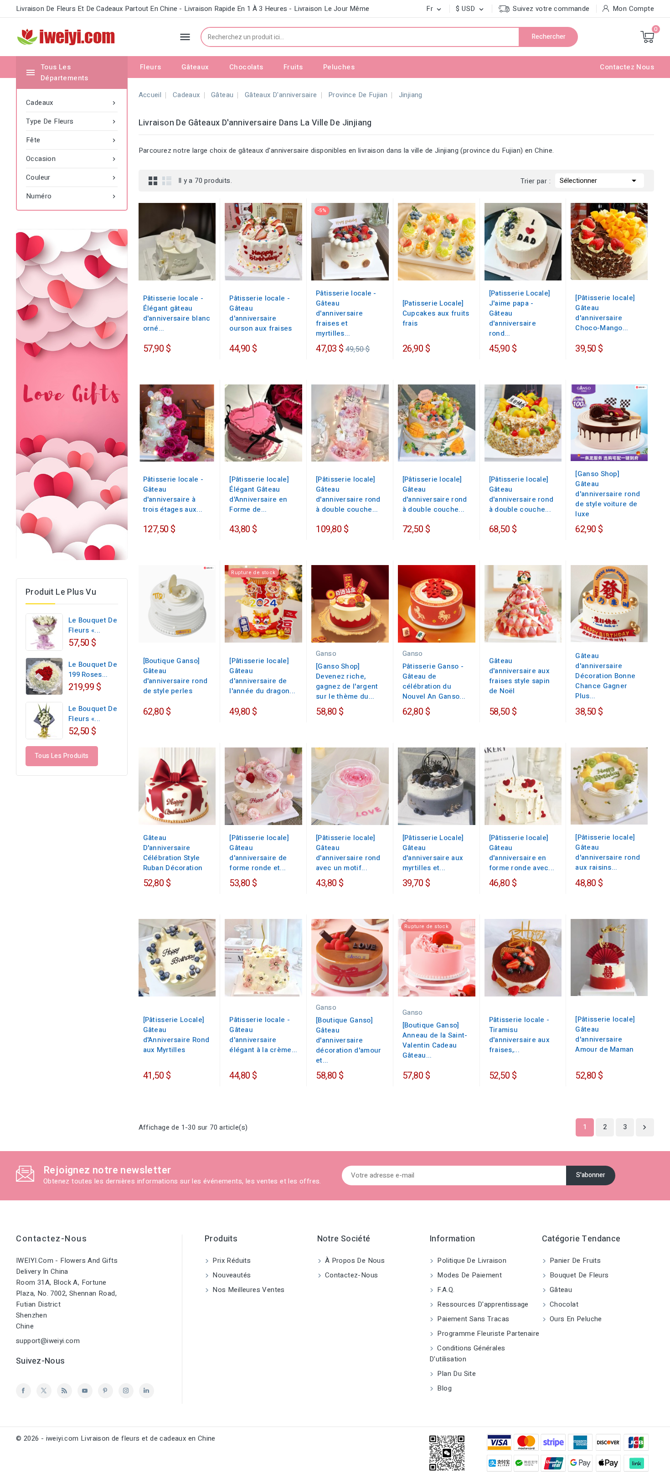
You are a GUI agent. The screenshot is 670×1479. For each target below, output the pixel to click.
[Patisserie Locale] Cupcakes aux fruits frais (435, 313)
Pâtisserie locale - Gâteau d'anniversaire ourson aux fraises (260, 313)
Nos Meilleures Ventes (248, 1290)
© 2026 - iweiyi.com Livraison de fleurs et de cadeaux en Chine (116, 1438)
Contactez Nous (627, 67)
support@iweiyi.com (48, 1341)
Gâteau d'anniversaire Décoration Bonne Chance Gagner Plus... (605, 676)
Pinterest (105, 1390)
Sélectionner (599, 180)
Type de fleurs (72, 121)
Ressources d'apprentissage (482, 1304)
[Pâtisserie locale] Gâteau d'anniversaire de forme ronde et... (259, 853)
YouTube (85, 1390)
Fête (72, 140)
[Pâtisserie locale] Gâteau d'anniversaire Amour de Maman (605, 1034)
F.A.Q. (445, 1290)
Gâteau (560, 1290)
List (166, 180)
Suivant (644, 1127)
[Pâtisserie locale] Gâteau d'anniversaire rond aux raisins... (607, 852)
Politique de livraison (470, 1261)
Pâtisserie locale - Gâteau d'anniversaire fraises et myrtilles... (346, 313)
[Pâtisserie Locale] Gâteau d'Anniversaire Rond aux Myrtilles (176, 1035)
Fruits (293, 67)
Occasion (72, 159)
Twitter (44, 1390)
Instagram (126, 1390)
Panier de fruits (574, 1261)
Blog (443, 1388)
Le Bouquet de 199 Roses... (92, 669)
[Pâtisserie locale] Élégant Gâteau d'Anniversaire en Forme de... (259, 494)
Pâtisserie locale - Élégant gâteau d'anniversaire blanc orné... (177, 313)
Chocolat (563, 1304)
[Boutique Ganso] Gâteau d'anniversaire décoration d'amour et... (348, 1040)
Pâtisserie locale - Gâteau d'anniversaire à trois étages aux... (173, 494)
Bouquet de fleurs (578, 1275)
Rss (64, 1390)
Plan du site (455, 1374)
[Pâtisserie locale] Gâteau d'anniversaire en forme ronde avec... (522, 853)
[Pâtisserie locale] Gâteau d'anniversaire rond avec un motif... (348, 853)
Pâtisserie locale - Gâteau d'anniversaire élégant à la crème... (263, 1035)
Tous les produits (62, 756)
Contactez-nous (51, 1239)
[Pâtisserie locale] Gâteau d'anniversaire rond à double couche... (348, 494)
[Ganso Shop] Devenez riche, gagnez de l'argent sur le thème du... (347, 681)
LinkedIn (146, 1390)
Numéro (72, 196)
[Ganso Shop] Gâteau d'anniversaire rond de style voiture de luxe (607, 494)
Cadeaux (72, 103)
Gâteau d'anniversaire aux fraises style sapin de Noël (519, 676)
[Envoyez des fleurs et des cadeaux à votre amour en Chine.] (72, 394)
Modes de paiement (468, 1275)
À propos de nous (354, 1261)
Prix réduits (231, 1261)
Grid (153, 180)
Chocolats (246, 67)
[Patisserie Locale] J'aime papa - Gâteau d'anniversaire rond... (520, 313)
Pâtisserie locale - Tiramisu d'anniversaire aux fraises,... (519, 1035)
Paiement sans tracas (472, 1319)
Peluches (339, 67)
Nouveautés (231, 1275)
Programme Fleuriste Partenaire (487, 1334)
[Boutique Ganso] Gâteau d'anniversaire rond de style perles (175, 676)
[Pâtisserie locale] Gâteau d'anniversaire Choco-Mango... (605, 313)
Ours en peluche (575, 1319)
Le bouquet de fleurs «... (92, 625)
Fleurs (150, 67)
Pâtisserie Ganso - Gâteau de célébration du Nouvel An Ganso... (433, 681)
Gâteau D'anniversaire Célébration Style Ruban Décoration (173, 853)
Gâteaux (195, 67)
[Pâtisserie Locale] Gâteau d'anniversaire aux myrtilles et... (433, 853)
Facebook (23, 1390)
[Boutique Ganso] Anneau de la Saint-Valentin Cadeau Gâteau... (435, 1040)
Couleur (72, 177)
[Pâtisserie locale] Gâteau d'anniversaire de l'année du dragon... (262, 676)
